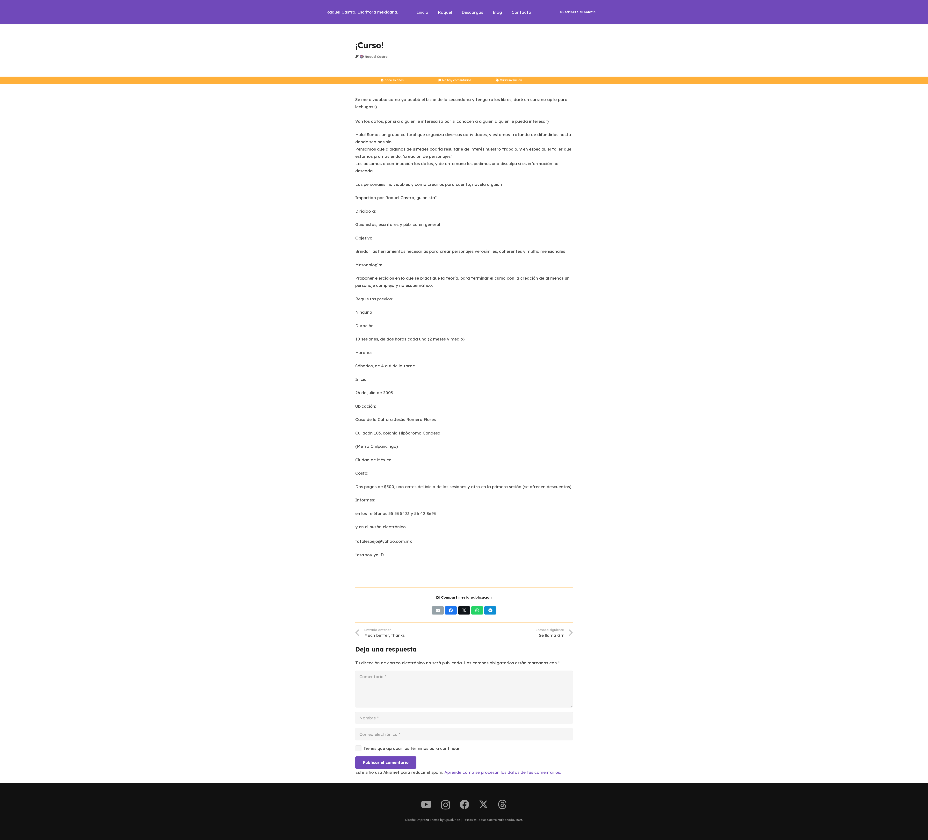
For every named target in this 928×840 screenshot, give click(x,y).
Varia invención (511, 80)
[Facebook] (464, 804)
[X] (483, 804)
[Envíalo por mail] (438, 610)
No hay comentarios (456, 80)
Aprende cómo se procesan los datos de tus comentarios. (502, 772)
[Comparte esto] (451, 610)
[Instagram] (445, 805)
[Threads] (502, 804)
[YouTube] (426, 804)
